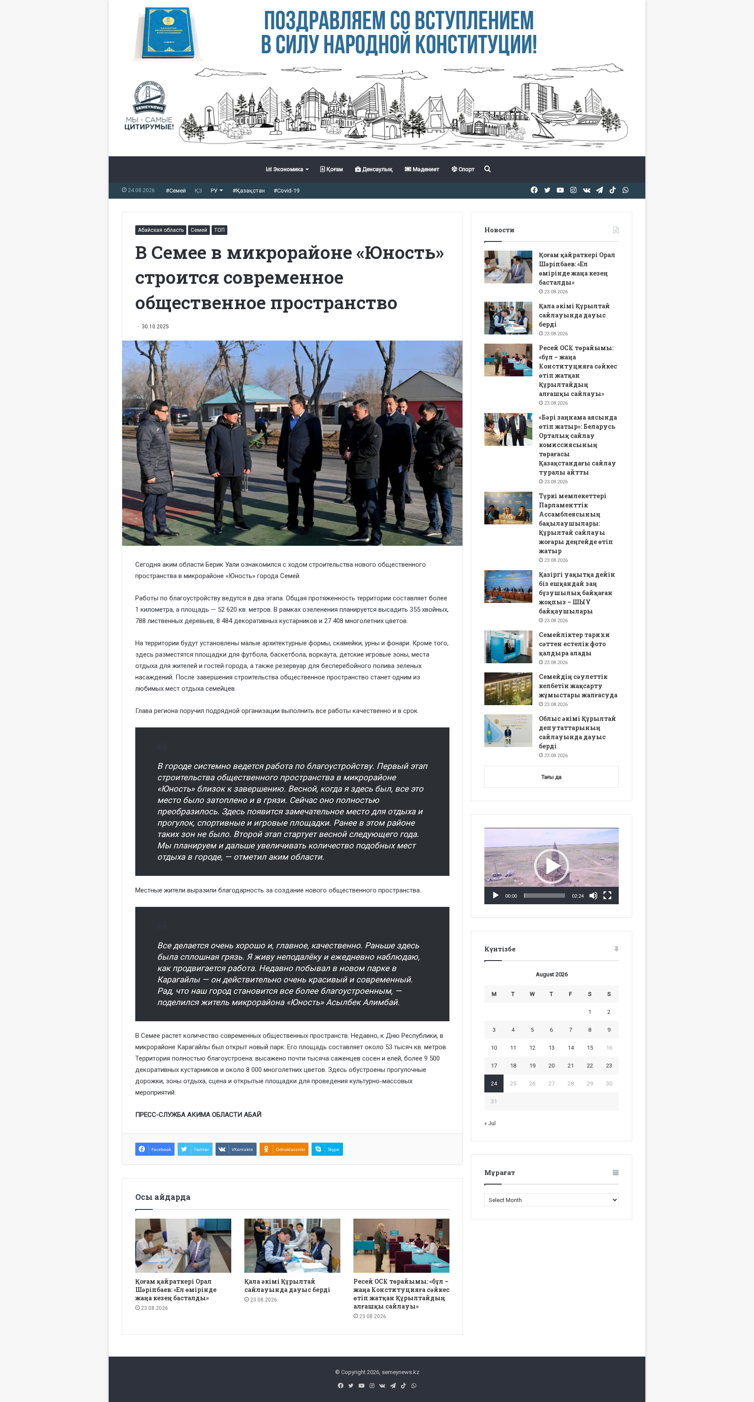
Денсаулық (377, 169)
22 (590, 1065)
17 (494, 1065)
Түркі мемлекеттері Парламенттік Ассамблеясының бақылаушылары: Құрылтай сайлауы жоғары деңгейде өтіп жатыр (576, 523)
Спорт (466, 169)
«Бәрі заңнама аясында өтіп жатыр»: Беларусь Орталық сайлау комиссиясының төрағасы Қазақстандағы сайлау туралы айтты (578, 444)
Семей (199, 230)
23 (609, 1065)
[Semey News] (377, 108)
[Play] (495, 895)
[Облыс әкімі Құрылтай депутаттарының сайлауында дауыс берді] (508, 730)
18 (513, 1065)
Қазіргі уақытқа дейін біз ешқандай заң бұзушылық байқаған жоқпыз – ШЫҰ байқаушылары (577, 592)
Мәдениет (425, 169)
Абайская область (161, 230)
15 (590, 1047)
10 (494, 1047)
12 (532, 1047)
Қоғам (334, 169)
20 (551, 1065)
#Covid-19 (286, 190)
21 (571, 1065)
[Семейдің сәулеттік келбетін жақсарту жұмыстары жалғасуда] (508, 688)
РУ (214, 190)
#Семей (176, 190)
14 (571, 1047)
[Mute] (593, 895)
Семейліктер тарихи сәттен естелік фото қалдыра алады (574, 643)
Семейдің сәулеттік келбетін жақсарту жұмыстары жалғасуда (578, 685)
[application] (551, 866)
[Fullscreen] (607, 895)
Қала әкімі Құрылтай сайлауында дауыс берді (287, 1285)
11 (513, 1047)
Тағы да (552, 777)
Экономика (287, 169)
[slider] (544, 895)
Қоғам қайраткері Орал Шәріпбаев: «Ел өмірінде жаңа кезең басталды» (175, 1289)
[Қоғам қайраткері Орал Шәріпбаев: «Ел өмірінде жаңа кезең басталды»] (183, 1246)
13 (551, 1047)
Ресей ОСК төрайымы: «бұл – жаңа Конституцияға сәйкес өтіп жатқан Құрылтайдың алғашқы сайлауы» (401, 1293)
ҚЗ (198, 190)
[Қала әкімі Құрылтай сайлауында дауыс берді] (292, 1246)
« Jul (490, 1123)
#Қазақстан (249, 190)
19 (532, 1065)
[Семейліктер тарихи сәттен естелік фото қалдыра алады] (508, 646)
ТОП (219, 230)
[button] (551, 866)
